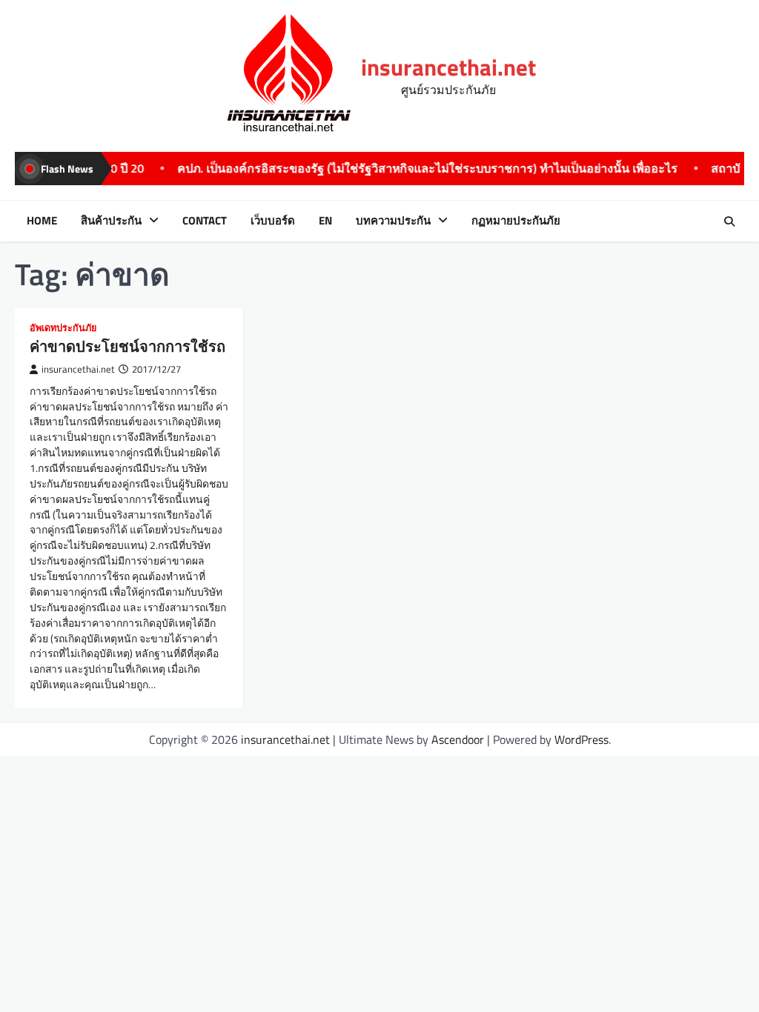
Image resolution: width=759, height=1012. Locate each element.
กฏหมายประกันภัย (515, 221)
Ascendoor (457, 739)
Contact (204, 221)
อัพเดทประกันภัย (63, 327)
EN (325, 221)
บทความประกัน (393, 221)
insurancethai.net (448, 67)
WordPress (581, 739)
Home (42, 221)
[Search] (729, 221)
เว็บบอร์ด (273, 221)
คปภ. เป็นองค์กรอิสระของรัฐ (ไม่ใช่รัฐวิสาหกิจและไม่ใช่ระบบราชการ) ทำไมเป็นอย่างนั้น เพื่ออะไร (403, 168)
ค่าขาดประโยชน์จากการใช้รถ (127, 346)
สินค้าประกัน (111, 221)
